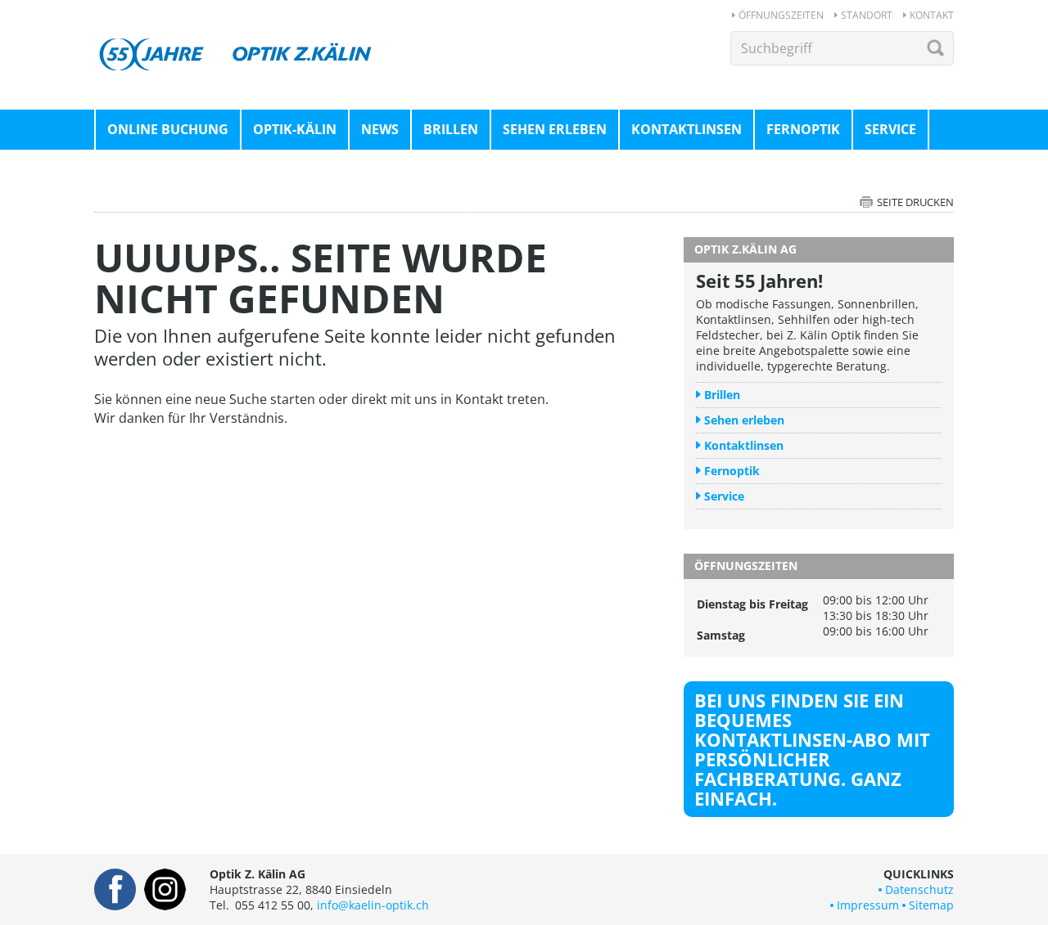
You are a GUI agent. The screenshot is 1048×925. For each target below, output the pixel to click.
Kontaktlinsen (686, 129)
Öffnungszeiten (781, 15)
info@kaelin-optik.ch (373, 905)
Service (890, 129)
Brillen (450, 129)
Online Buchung (167, 129)
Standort (866, 15)
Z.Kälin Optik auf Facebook (115, 889)
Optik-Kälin (295, 129)
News (380, 129)
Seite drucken (915, 202)
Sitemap (931, 905)
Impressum (868, 905)
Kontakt (932, 15)
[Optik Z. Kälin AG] (237, 39)
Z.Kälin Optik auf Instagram (165, 889)
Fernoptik (803, 129)
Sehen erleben (555, 129)
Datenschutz (919, 889)
